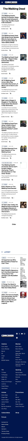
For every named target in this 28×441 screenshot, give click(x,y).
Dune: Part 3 (19, 359)
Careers (3, 429)
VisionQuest (4, 388)
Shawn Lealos (5, 28)
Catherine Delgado (6, 179)
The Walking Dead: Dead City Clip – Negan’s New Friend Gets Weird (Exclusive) (9, 59)
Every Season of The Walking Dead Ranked (8, 187)
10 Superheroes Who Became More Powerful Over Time (9, 261)
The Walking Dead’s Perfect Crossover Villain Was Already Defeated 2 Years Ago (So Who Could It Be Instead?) (10, 19)
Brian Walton (5, 50)
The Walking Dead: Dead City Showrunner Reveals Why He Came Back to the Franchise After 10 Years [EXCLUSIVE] (10, 39)
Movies (18, 344)
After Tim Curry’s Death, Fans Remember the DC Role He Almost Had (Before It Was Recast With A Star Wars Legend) (10, 299)
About (3, 426)
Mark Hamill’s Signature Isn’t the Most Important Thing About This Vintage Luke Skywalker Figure (9, 274)
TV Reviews (4, 375)
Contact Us (4, 422)
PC (16, 384)
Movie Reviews (19, 349)
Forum (3, 417)
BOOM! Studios (5, 360)
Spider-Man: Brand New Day (20, 354)
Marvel (3, 351)
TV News (3, 372)
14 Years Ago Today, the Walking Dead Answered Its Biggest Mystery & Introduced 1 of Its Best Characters (9, 208)
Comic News (4, 346)
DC (2, 353)
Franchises (20, 392)
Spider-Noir (4, 377)
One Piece (4, 408)
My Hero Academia (6, 406)
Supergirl (18, 351)
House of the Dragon (6, 381)
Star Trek (18, 402)
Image (3, 355)
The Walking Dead (7, 162)
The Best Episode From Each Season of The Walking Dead (9, 150)
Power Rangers (19, 404)
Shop (17, 413)
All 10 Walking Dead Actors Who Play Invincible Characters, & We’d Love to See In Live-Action (9, 84)
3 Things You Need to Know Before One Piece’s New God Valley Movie (10, 286)
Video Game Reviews (21, 375)
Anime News (4, 395)
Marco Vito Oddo (6, 116)
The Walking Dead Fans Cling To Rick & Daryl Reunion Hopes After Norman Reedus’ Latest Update (9, 127)
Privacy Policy (5, 433)
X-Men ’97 (4, 379)
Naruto (3, 404)
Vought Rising (4, 386)
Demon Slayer (5, 399)
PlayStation (18, 381)
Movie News (19, 346)
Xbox (17, 379)
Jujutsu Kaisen (5, 402)
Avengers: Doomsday (21, 362)
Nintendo (18, 377)
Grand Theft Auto (20, 406)
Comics (4, 257)
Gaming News (19, 372)
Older (14, 224)
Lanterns (3, 384)
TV (2, 370)
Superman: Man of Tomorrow (20, 365)
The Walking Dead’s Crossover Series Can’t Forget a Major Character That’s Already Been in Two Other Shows (9, 169)
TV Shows (4, 13)
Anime (3, 282)
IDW (2, 358)
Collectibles (5, 268)
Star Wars (18, 399)
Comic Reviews (5, 349)
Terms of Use (5, 431)
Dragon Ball (4, 397)
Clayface (18, 357)
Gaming (18, 370)
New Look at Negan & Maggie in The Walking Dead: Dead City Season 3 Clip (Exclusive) (9, 103)
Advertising (4, 424)
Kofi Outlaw (5, 73)
